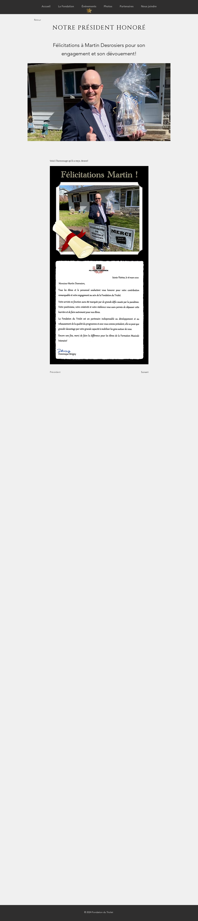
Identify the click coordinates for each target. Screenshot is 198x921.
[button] (66, 6)
